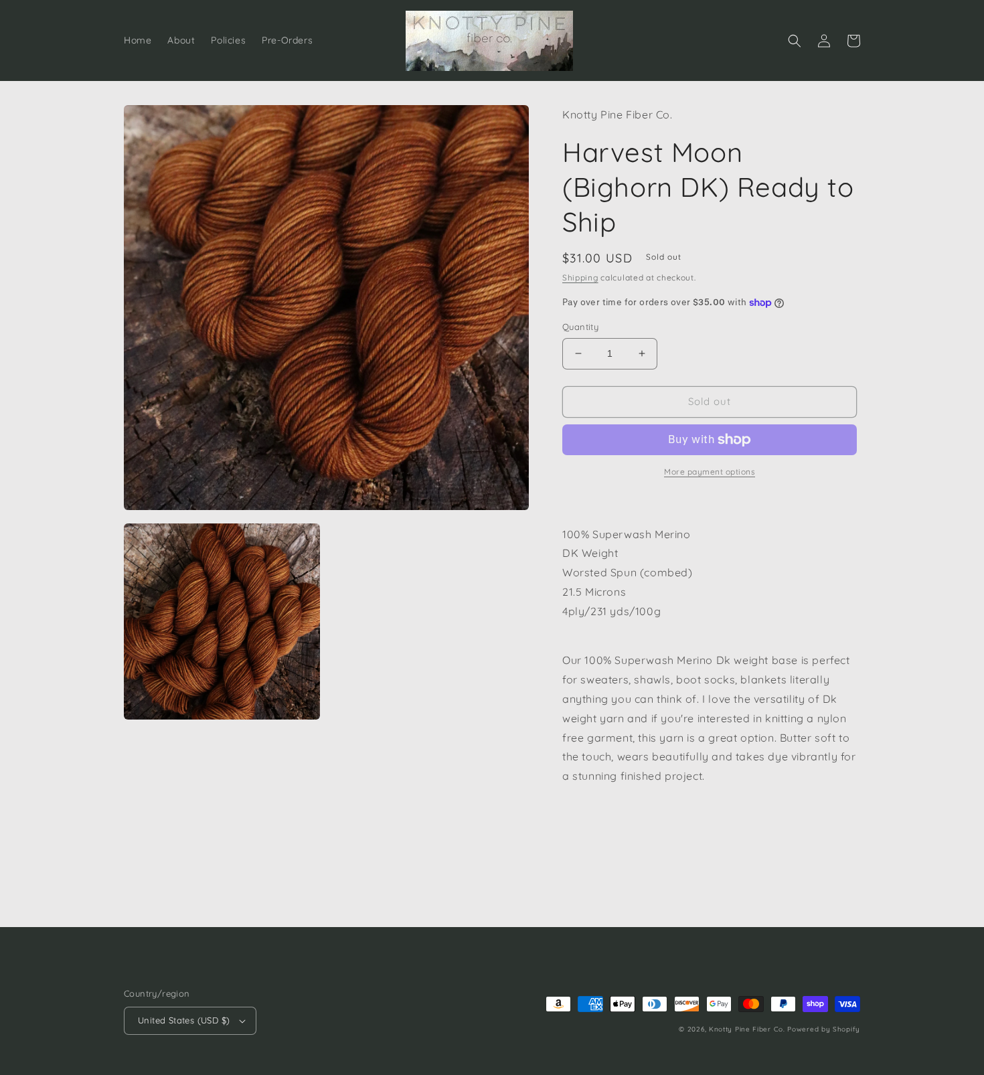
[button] (794, 41)
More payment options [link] (709, 472)
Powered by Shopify (823, 1029)
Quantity (580, 326)
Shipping (580, 277)
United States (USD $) (184, 1020)
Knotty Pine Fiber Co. (747, 1029)
